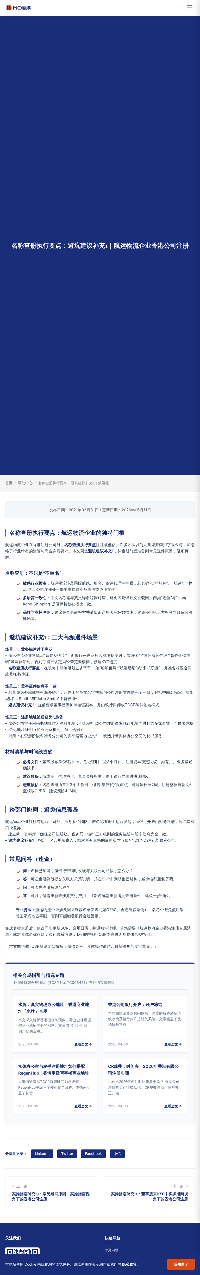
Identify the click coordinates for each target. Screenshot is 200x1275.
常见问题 (111, 1250)
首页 (8, 483)
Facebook (93, 1153)
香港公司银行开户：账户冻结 (135, 1004)
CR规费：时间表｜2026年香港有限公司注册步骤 (143, 1070)
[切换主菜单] (189, 8)
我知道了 (181, 1264)
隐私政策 (129, 1264)
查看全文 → (83, 1044)
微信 (117, 1153)
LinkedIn (42, 1153)
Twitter (67, 1153)
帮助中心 (25, 483)
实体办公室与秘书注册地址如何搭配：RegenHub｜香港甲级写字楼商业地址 (53, 1070)
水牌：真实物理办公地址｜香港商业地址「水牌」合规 (53, 1008)
